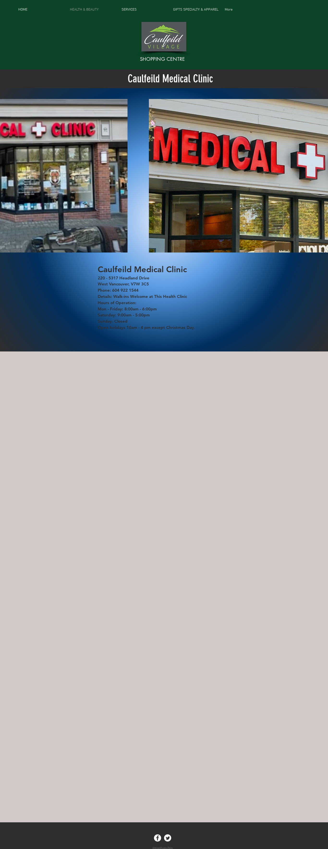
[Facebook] (157, 838)
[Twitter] (167, 838)
